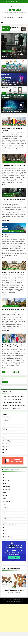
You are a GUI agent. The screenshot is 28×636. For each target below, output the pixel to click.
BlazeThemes (17, 601)
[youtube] (18, 6)
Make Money (6, 432)
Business (5, 51)
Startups (5, 522)
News (4, 513)
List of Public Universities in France (13, 309)
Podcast (5, 423)
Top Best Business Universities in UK (13, 165)
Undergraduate (6, 533)
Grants (4, 498)
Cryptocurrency (7, 417)
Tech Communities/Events (9, 525)
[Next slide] (26, 1)
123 (16, 372)
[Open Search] (23, 22)
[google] (16, 6)
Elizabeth (11, 592)
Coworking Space (7, 486)
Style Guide (6, 447)
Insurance (5, 507)
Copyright (5, 452)
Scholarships (6, 519)
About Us (5, 444)
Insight (4, 66)
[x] (14, 6)
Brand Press (6, 480)
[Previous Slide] (24, 1)
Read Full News (5, 151)
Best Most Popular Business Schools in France (13, 1)
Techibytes (14, 9)
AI (3, 426)
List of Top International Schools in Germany (13, 396)
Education (10, 51)
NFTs (4, 516)
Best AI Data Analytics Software (12, 111)
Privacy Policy (6, 441)
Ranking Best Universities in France (13, 272)
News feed (5, 449)
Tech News (6, 420)
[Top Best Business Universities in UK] (21, 29)
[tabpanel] (14, 582)
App (4, 477)
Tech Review (6, 531)
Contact (5, 438)
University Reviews (18, 124)
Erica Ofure (6, 132)
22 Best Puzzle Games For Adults (14, 590)
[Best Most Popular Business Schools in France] (14, 46)
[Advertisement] (14, 618)
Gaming (5, 429)
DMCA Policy (6, 435)
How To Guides (6, 501)
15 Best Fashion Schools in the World (13, 199)
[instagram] (12, 6)
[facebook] (10, 6)
